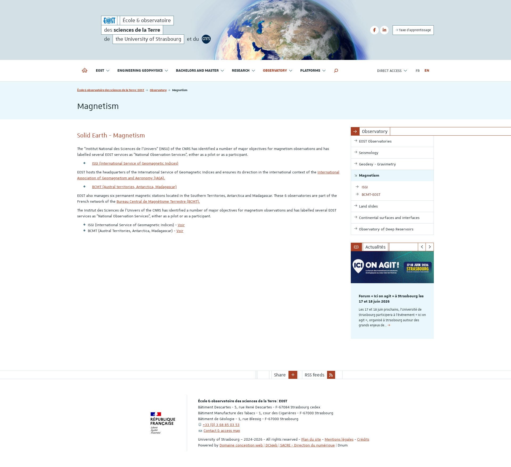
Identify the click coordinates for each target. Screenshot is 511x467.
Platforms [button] (310, 70)
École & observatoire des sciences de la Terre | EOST (110, 90)
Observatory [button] (275, 70)
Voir (181, 224)
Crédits (363, 439)
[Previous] (422, 247)
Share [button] (280, 375)
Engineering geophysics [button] (140, 70)
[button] (336, 70)
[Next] (430, 247)
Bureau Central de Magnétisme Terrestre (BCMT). (158, 201)
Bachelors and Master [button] (197, 70)
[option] (392, 295)
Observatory (158, 90)
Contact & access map (222, 430)
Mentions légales (339, 439)
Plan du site (311, 439)
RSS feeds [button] (314, 375)
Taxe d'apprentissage (414, 30)
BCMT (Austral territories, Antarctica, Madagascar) (134, 186)
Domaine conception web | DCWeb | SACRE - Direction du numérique (277, 445)
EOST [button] (100, 70)
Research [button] (241, 70)
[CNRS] (206, 39)
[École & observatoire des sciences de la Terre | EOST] (109, 20)
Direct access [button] (389, 70)
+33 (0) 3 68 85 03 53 (221, 424)
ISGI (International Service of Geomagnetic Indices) (135, 163)
